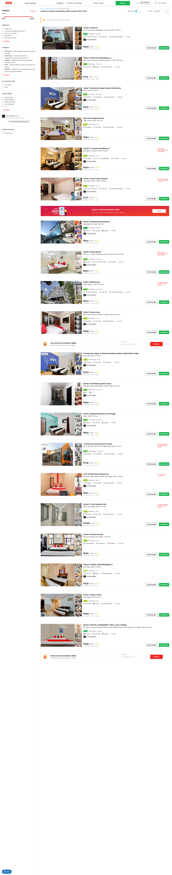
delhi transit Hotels (50, 8)
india (42, 8)
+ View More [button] (6, 41)
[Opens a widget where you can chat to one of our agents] (7, 872)
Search (122, 3)
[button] (33, 11)
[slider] (3, 17)
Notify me (156, 344)
